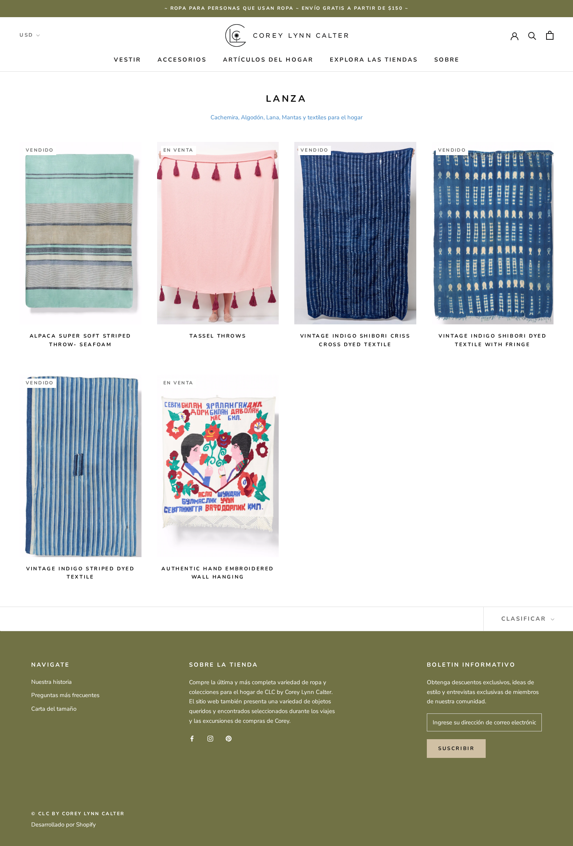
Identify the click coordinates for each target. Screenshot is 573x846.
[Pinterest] (229, 738)
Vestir (127, 60)
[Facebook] (192, 738)
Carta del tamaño (53, 709)
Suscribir (456, 748)
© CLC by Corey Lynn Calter (77, 814)
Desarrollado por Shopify (63, 824)
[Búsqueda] (532, 35)
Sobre (447, 60)
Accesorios (182, 60)
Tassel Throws (217, 336)
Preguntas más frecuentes (65, 695)
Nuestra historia (51, 682)
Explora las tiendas (374, 60)
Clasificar (525, 619)
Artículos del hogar (268, 60)
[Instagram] (210, 738)
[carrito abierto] (550, 35)
